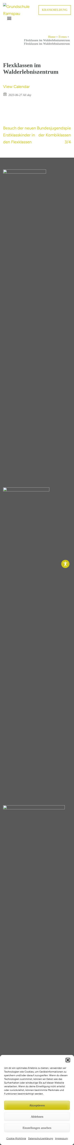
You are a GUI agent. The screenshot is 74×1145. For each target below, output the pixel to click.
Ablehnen (37, 1116)
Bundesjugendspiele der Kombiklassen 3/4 (55, 135)
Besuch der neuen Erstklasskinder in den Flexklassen (19, 135)
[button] (68, 1060)
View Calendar (16, 86)
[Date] (5, 94)
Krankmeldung (54, 9)
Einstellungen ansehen (37, 1127)
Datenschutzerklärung (40, 1138)
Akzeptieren (37, 1105)
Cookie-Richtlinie (16, 1138)
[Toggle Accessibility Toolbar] (65, 563)
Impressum (61, 1138)
